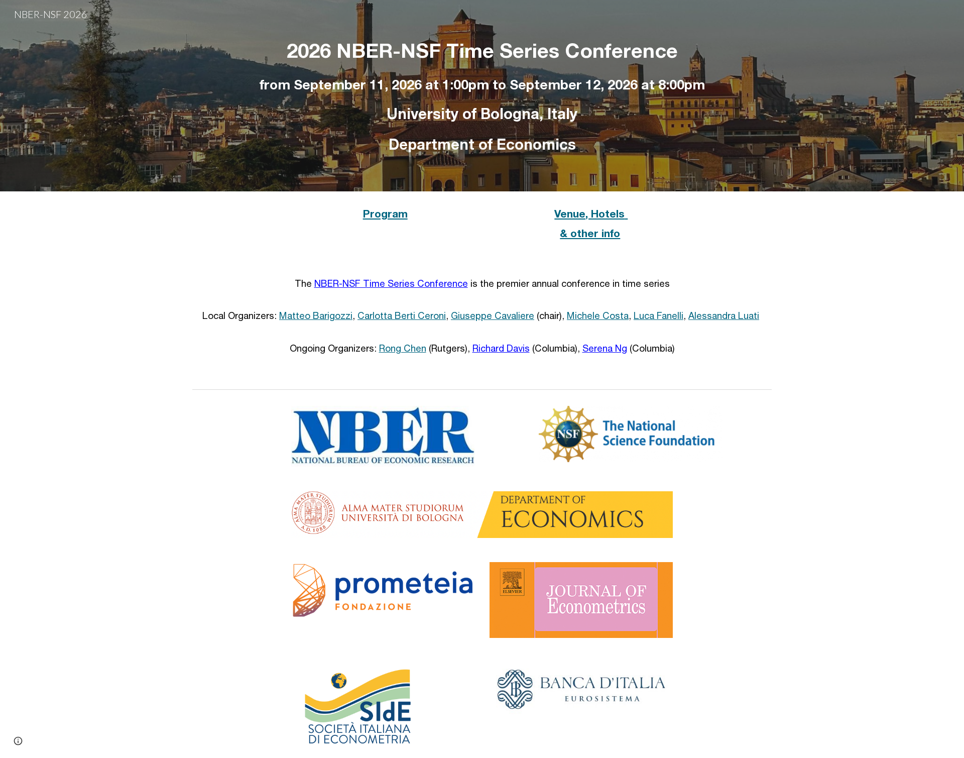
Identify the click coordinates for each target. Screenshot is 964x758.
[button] (18, 741)
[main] (482, 95)
